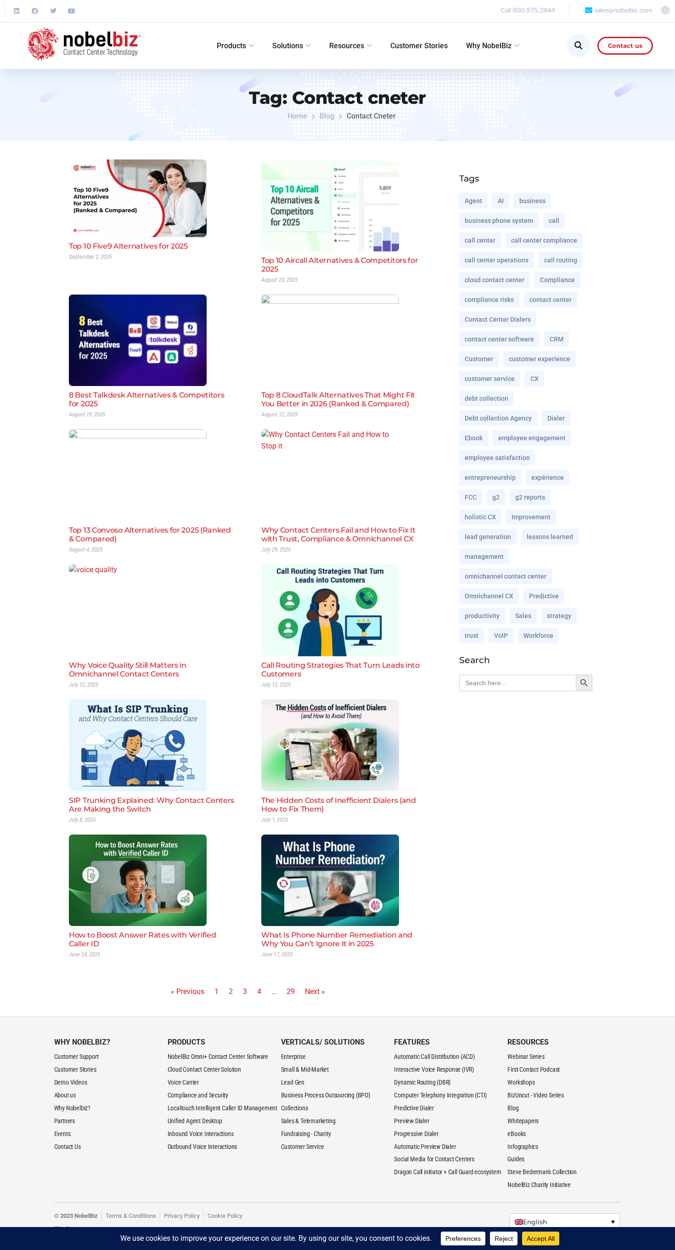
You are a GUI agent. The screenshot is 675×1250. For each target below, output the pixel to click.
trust (471, 635)
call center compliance (544, 240)
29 (291, 991)
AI (501, 201)
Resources (346, 45)
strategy (559, 615)
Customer (479, 359)
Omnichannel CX (489, 596)
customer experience (539, 359)
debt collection (486, 398)
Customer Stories (419, 45)
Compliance (557, 280)
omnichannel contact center (505, 576)
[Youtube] (71, 11)
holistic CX (480, 517)
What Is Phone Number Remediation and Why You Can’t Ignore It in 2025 (336, 939)
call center (480, 240)
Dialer (556, 418)
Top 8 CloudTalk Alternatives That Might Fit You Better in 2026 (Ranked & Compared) (338, 399)
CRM (556, 339)
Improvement (531, 517)
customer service (490, 378)
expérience (547, 477)
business (532, 201)
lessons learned (550, 536)
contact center (550, 299)
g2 (496, 497)
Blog (327, 116)
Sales (523, 615)
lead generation (488, 536)
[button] (564, 1221)
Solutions (287, 45)
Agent (473, 201)
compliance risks (489, 299)
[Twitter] (53, 11)
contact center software (499, 339)
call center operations (497, 260)
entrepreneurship (490, 477)
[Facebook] (34, 11)
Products (231, 45)
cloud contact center (494, 280)
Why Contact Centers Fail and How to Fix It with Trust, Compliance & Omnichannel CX (338, 534)
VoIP (501, 635)
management (484, 556)
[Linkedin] (16, 11)
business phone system (499, 220)
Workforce (538, 635)
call (554, 220)
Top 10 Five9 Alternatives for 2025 (128, 246)
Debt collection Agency (498, 418)
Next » (315, 991)
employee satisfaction (497, 457)
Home (297, 116)
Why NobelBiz (489, 45)
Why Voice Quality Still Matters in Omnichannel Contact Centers (127, 669)
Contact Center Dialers (498, 319)
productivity (482, 615)
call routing (560, 260)
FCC (471, 497)
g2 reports (530, 497)
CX (534, 378)
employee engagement (532, 438)
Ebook (474, 438)
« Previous (187, 991)
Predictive (544, 596)
